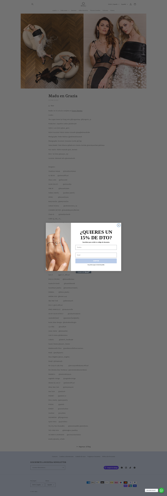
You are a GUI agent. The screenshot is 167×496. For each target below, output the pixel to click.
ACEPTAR (96, 261)
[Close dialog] (118, 225)
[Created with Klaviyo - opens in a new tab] (83, 272)
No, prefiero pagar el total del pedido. (96, 264)
